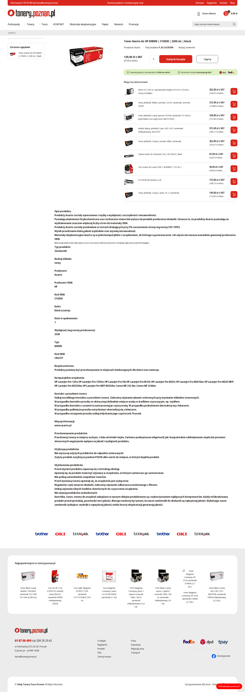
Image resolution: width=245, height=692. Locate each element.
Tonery (30, 24)
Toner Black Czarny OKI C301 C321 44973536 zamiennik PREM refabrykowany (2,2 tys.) (217, 594)
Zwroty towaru (104, 656)
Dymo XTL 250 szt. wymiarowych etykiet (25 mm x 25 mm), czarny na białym (163, 91)
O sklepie (101, 640)
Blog (232, 2)
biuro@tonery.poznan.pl (25, 656)
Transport (135, 652)
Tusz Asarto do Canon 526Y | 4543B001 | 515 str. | (159, 167)
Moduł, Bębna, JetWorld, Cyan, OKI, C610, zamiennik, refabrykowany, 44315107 (160, 130)
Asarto (137, 47)
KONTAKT (58, 24)
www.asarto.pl (62, 425)
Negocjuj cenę (137, 648)
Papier (105, 24)
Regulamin (212, 2)
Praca (133, 640)
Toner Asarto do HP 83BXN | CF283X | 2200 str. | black (29, 54)
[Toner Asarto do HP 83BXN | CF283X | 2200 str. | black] (86, 55)
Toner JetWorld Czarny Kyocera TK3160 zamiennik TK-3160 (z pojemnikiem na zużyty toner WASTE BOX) (164, 117)
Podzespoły (14, 24)
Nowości (118, 24)
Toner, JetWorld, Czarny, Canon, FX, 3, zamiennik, (158, 192)
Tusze (44, 24)
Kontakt (223, 2)
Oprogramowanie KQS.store (198, 684)
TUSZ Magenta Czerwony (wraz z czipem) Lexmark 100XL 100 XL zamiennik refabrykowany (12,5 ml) (136, 597)
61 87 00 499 (26, 2)
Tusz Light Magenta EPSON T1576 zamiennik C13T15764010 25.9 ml (82, 594)
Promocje (134, 24)
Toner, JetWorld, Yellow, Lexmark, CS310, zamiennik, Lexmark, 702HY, (164, 104)
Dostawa (200, 2)
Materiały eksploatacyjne (83, 24)
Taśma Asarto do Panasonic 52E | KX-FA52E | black (160, 154)
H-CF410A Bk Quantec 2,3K (149, 179)
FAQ (99, 652)
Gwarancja (136, 644)
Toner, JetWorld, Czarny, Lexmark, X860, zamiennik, (159, 141)
